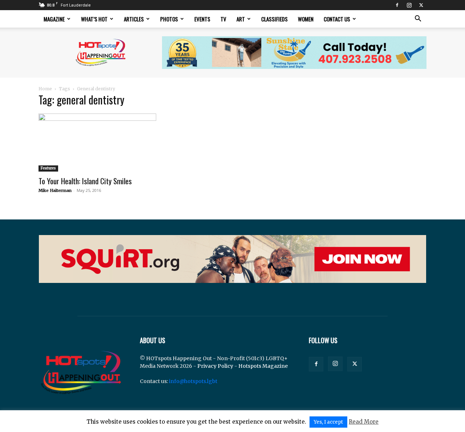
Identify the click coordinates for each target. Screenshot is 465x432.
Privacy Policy (215, 366)
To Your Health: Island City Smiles (85, 180)
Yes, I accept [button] (328, 422)
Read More (364, 421)
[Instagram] (409, 5)
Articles (134, 19)
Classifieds (274, 19)
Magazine (54, 19)
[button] (417, 19)
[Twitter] (421, 5)
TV (223, 19)
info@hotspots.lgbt (193, 381)
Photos (169, 19)
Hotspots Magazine (263, 366)
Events (202, 19)
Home (45, 88)
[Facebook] (397, 5)
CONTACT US (337, 19)
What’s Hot (94, 19)
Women (306, 19)
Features (48, 168)
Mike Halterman (55, 190)
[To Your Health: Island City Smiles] (97, 143)
